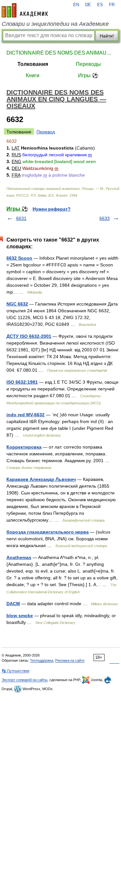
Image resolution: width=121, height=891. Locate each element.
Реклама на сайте (70, 660)
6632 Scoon (19, 258)
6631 (21, 218)
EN (76, 5)
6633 (104, 218)
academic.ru (25, 10)
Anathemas (18, 557)
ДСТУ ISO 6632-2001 (28, 336)
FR (112, 5)
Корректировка (24, 447)
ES (100, 5)
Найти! (107, 35)
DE (88, 5)
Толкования (32, 64)
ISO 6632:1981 (22, 382)
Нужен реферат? (52, 209)
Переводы (88, 64)
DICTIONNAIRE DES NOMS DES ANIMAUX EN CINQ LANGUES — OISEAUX (60, 53)
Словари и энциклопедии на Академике (55, 24)
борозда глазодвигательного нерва (47, 531)
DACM (13, 603)
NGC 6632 (17, 303)
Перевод (45, 131)
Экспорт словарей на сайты (24, 680)
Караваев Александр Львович (41, 479)
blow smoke (19, 615)
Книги (32, 75)
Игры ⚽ (88, 75)
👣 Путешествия (15, 671)
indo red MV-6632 (25, 414)
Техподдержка (41, 660)
